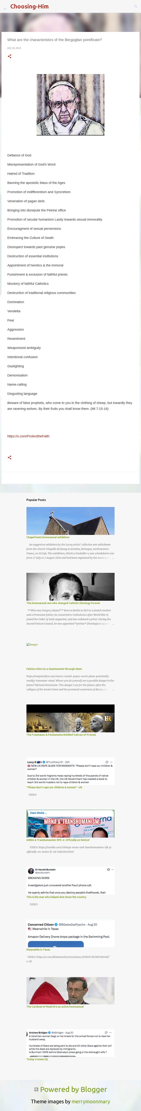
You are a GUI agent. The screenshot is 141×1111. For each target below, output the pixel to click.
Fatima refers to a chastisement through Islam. (54, 668)
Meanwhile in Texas (38, 949)
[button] (9, 56)
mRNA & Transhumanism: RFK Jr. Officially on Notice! (58, 840)
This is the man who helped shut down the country (56, 897)
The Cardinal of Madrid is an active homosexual (55, 1006)
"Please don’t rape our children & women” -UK (54, 787)
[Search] (54, 6)
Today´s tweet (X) (37, 1059)
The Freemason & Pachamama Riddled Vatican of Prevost (61, 734)
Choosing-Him (29, 6)
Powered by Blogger (73, 1089)
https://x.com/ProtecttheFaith (28, 436)
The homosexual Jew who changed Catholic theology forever (63, 603)
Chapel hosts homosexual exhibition (47, 537)
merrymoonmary (91, 1101)
